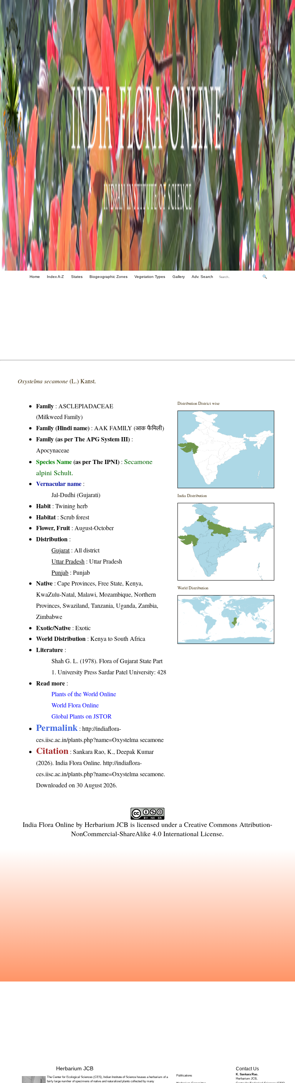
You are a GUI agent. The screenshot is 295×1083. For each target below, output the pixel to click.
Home (35, 276)
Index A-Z (55, 276)
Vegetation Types (149, 276)
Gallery (178, 276)
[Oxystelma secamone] (225, 449)
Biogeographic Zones (108, 276)
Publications (184, 1075)
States (77, 276)
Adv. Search (202, 276)
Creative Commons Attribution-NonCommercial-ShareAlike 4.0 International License (171, 829)
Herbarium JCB (106, 824)
